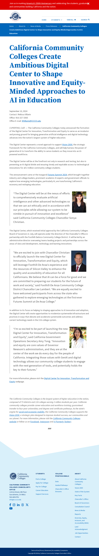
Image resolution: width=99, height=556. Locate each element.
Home (11, 26)
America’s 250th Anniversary (39, 3)
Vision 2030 (67, 144)
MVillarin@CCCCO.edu (31, 121)
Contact (78, 537)
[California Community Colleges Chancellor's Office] (15, 16)
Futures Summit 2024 (57, 174)
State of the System (82, 492)
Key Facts (78, 495)
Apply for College (42, 483)
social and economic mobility (31, 411)
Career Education (42, 490)
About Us (22, 26)
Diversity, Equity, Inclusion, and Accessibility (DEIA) (81, 520)
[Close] (88, 3)
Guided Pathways (61, 485)
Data (57, 481)
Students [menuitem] (56, 20)
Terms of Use (35, 550)
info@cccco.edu (15, 500)
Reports (78, 514)
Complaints (64, 550)
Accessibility (56, 550)
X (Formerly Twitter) (62, 421)
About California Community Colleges (80, 481)
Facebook (34, 421)
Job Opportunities (81, 533)
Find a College (41, 479)
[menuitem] (44, 20)
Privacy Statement (45, 550)
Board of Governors (82, 503)
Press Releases (51, 26)
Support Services (42, 494)
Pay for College (41, 486)
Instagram (44, 421)
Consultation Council (82, 507)
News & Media (36, 26)
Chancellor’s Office (81, 499)
